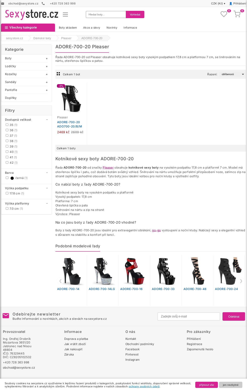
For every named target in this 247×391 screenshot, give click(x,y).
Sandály (10, 82)
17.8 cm (16, 193)
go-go (156, 230)
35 (13, 125)
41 (13, 157)
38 (13, 141)
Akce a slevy (91, 27)
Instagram (132, 359)
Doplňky (11, 98)
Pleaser (108, 167)
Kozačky (11, 74)
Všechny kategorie (23, 27)
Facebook (132, 349)
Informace (130, 27)
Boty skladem (68, 27)
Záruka (69, 354)
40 (13, 152)
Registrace (194, 344)
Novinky (112, 27)
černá (21, 178)
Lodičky (10, 66)
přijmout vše (206, 384)
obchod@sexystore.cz (19, 367)
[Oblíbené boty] (223, 14)
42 (13, 163)
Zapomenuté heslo (200, 349)
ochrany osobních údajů (144, 386)
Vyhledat (135, 14)
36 (13, 130)
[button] (84, 87)
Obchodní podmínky (139, 344)
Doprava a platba (76, 339)
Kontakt (130, 339)
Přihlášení (239, 3)
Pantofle (11, 90)
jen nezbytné (231, 384)
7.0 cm (16, 208)
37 (13, 135)
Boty (8, 58)
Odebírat (233, 316)
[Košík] (236, 14)
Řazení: (212, 74)
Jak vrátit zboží (75, 344)
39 (13, 146)
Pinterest (132, 354)
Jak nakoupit (73, 349)
